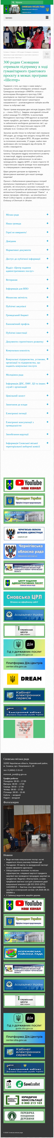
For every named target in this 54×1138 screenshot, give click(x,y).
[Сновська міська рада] (27, 9)
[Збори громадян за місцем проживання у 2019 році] (26, 828)
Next (47, 38)
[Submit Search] (13, 2)
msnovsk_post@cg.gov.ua (14, 774)
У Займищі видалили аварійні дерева (23, 895)
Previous (6, 38)
